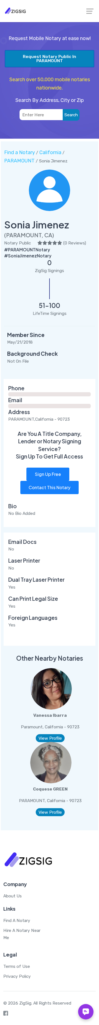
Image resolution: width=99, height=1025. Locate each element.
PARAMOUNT (19, 161)
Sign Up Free (48, 474)
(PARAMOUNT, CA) (29, 234)
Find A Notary (16, 920)
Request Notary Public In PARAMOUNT (49, 59)
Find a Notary (19, 152)
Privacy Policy (17, 976)
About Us (12, 895)
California (50, 152)
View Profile (50, 738)
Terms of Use (16, 966)
